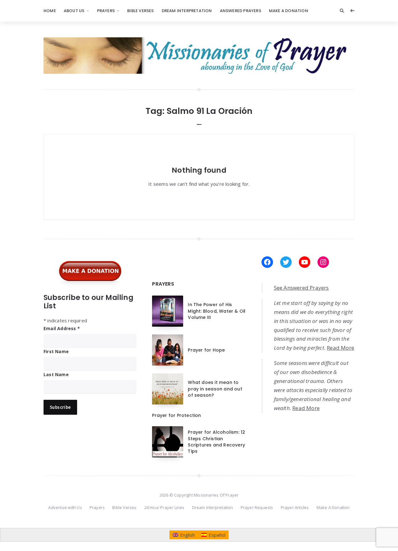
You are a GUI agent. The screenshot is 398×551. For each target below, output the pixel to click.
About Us (74, 11)
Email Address (62, 328)
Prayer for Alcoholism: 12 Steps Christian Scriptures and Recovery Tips (216, 441)
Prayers (106, 11)
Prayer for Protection (176, 415)
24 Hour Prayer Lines (164, 507)
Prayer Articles (295, 507)
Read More (340, 347)
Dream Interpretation (187, 11)
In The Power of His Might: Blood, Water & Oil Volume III (216, 310)
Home (50, 11)
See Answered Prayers (301, 287)
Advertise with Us (65, 507)
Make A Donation (288, 11)
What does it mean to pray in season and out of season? (215, 388)
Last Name (56, 374)
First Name (56, 351)
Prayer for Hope (206, 350)
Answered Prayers (240, 11)
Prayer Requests (257, 507)
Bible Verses (140, 11)
